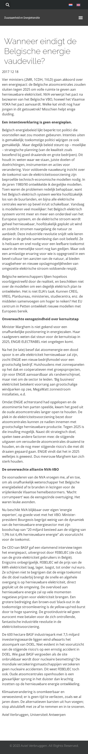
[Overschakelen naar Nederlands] (70, 4)
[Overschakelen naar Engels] (78, 4)
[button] (7, 4)
